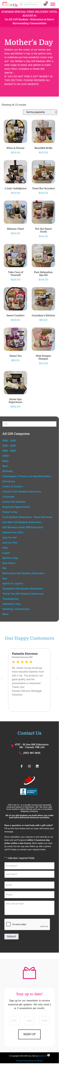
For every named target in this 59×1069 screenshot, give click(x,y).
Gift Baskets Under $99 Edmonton (22, 527)
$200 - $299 (9, 450)
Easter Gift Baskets (14, 501)
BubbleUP (42, 1056)
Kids (5, 547)
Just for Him (9, 542)
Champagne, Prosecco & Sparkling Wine (26, 476)
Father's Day (9, 512)
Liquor (6, 552)
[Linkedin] (37, 766)
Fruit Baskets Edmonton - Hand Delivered (27, 517)
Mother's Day (10, 558)
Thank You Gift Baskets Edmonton (23, 593)
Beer (5, 466)
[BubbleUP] (48, 1056)
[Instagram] (29, 766)
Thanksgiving (10, 598)
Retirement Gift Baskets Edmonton (23, 573)
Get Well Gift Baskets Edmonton (21, 522)
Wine (5, 614)
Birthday (7, 471)
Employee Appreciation (16, 507)
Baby (5, 461)
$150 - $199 (9, 445)
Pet (4, 568)
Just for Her (9, 537)
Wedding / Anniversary (16, 609)
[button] (57, 678)
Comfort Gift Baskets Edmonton (21, 491)
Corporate (8, 496)
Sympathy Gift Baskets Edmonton (22, 588)
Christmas (8, 481)
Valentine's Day (11, 604)
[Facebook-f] (21, 766)
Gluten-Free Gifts (12, 532)
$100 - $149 (9, 440)
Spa (4, 578)
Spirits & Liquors (12, 583)
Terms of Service (36, 1061)
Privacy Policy (22, 1061)
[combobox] (30, 4)
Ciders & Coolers (12, 486)
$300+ (5, 455)
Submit (11, 936)
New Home (8, 563)
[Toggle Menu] (52, 4)
